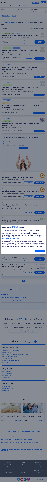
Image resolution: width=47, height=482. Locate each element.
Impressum (18, 248)
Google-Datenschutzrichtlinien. (35, 248)
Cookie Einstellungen (29, 251)
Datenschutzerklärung (8, 248)
